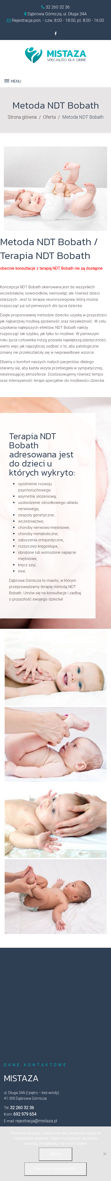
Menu (15, 81)
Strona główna (22, 117)
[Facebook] (55, 34)
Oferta (49, 117)
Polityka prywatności (55, 1169)
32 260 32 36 (57, 7)
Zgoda (55, 1154)
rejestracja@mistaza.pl (36, 1120)
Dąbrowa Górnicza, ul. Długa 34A (57, 13)
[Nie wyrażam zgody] (104, 1153)
